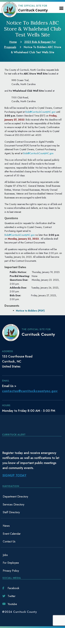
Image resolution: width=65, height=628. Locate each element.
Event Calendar (12, 534)
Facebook (13, 588)
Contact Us (9, 541)
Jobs (5, 555)
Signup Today (14, 475)
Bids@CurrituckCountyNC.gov (40, 112)
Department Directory (15, 497)
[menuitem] (32, 496)
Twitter (11, 596)
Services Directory (13, 504)
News (6, 526)
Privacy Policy (11, 571)
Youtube (12, 604)
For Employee (11, 563)
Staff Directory (11, 512)
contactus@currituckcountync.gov (30, 391)
